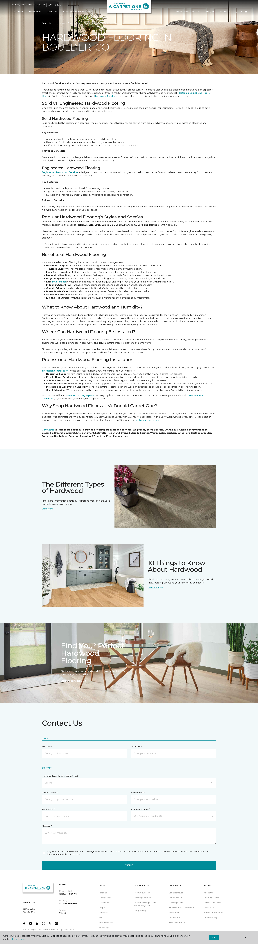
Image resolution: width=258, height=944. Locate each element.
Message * (47, 826)
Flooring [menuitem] (103, 893)
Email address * (138, 792)
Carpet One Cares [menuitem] (212, 902)
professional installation (55, 371)
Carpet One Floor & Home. (42, 929)
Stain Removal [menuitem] (176, 893)
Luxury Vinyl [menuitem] (105, 898)
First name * (47, 746)
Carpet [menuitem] (102, 907)
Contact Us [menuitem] (209, 907)
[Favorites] (240, 12)
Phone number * (50, 792)
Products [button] (18, 11)
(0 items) (246, 12)
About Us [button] (52, 11)
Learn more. (18, 939)
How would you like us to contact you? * (60, 776)
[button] (235, 12)
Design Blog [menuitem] (140, 910)
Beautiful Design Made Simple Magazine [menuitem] (145, 904)
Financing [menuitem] (104, 927)
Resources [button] (35, 11)
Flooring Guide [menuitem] (176, 902)
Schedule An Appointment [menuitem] (78, 11)
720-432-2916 (54, 5)
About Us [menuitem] (208, 893)
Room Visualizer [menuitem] (142, 893)
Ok (213, 937)
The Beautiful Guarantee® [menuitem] (181, 907)
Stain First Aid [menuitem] (175, 898)
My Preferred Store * (140, 809)
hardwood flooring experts (79, 395)
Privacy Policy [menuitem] (210, 917)
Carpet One (47, 23)
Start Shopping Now (71, 681)
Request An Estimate (218, 11)
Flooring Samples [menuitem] (142, 898)
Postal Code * (48, 809)
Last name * (136, 746)
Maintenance (59, 281)
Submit (129, 865)
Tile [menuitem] (101, 917)
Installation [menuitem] (174, 917)
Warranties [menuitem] (174, 912)
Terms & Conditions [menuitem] (213, 912)
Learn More (47, 509)
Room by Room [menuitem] (211, 898)
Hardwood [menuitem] (104, 902)
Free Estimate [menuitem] (106, 922)
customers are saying (147, 420)
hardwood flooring (105, 96)
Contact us (48, 429)
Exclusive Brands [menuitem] (177, 922)
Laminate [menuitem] (103, 912)
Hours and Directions (188, 11)
